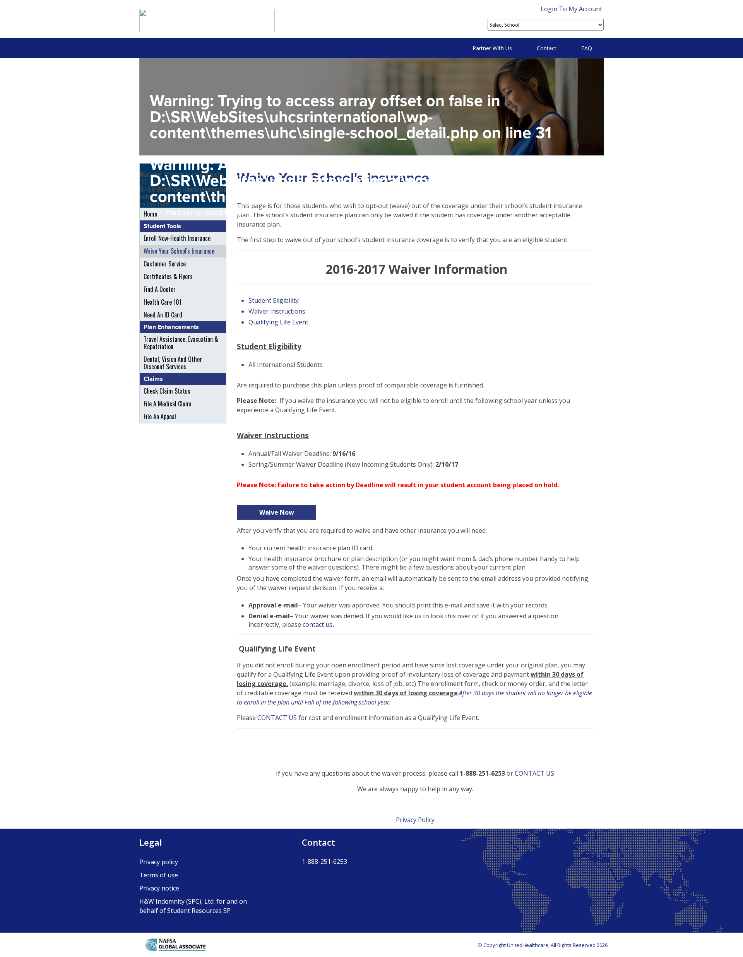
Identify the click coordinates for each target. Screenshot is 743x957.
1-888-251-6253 (324, 861)
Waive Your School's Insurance (179, 251)
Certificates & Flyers (168, 276)
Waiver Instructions (276, 311)
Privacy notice (159, 888)
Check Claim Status (167, 391)
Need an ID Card (163, 314)
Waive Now (276, 512)
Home (150, 213)
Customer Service (165, 263)
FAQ (586, 48)
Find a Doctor (160, 289)
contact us (317, 624)
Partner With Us (492, 48)
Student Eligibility (273, 300)
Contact (546, 48)
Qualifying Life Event (278, 322)
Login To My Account (571, 9)
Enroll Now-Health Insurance (177, 238)
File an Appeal (160, 416)
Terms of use (158, 875)
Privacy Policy (415, 819)
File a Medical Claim (168, 403)
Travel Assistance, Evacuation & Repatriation (181, 342)
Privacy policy (158, 862)
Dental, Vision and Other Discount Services (173, 363)
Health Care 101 (162, 302)
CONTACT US (277, 717)
